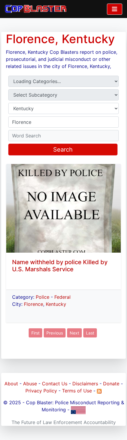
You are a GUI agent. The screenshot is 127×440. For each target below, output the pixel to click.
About (11, 384)
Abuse (30, 384)
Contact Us (54, 384)
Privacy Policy (41, 391)
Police (42, 297)
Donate (111, 384)
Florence (33, 304)
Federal (62, 297)
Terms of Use (77, 391)
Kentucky (56, 304)
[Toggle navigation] (114, 9)
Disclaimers (85, 384)
